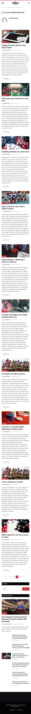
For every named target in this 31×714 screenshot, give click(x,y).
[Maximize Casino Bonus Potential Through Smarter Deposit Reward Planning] (6, 637)
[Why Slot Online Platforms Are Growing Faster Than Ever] (6, 684)
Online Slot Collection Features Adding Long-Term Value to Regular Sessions (20, 674)
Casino (4, 42)
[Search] (28, 3)
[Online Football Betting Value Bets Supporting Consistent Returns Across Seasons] (6, 665)
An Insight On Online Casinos (13, 374)
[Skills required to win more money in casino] (15, 525)
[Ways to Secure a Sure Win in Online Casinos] (15, 197)
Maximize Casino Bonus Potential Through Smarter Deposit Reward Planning (20, 636)
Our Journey (20, 710)
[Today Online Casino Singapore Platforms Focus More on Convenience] (6, 656)
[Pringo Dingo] (15, 3)
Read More (6, 78)
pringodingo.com (15, 706)
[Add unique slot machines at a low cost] (15, 89)
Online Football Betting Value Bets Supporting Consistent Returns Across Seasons (20, 664)
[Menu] (3, 3)
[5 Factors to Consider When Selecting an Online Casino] (15, 417)
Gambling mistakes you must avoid (15, 152)
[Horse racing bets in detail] (15, 473)
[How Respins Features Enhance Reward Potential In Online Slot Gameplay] (15, 607)
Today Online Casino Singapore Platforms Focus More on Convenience (20, 655)
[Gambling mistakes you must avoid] (15, 142)
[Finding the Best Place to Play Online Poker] (15, 36)
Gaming (4, 311)
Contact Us (12, 710)
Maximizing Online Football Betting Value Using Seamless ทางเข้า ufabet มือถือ (20, 646)
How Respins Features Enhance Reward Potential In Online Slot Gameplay (14, 619)
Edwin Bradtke (13, 18)
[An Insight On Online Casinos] (15, 365)
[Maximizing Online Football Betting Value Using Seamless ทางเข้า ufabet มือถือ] (6, 646)
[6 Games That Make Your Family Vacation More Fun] (15, 305)
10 (20, 577)
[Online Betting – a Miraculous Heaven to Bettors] (15, 250)
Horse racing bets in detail (12, 482)
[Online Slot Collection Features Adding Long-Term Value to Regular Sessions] (6, 674)
